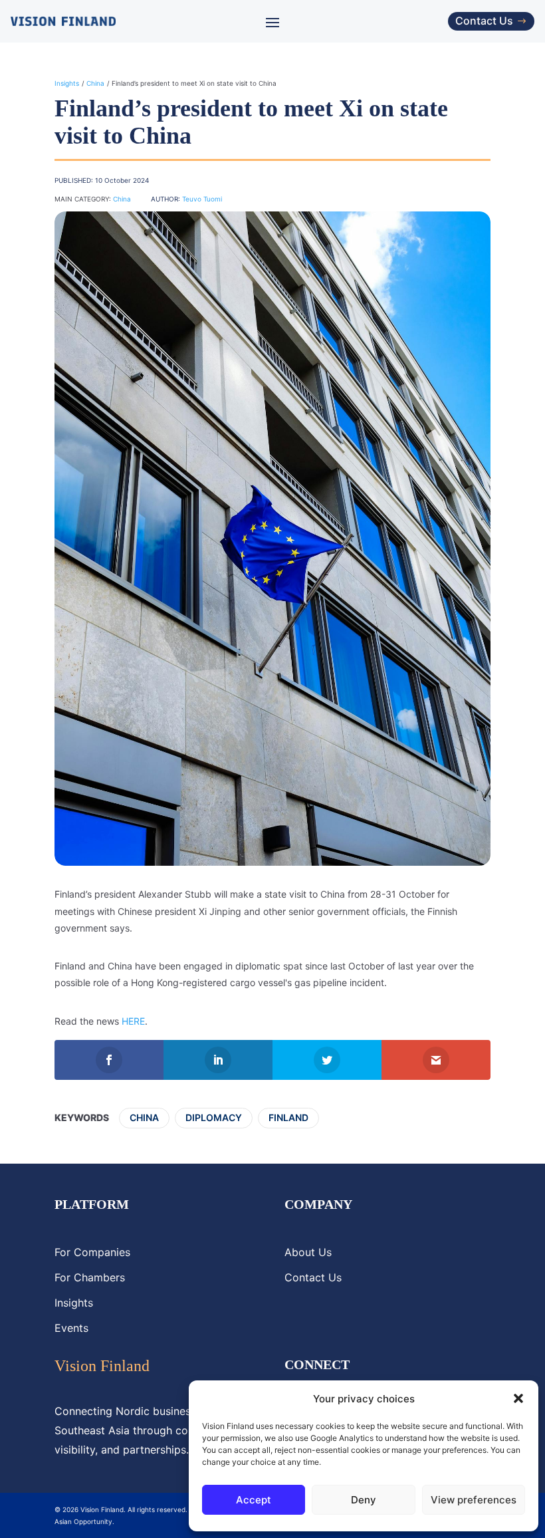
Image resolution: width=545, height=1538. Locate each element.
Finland (288, 1117)
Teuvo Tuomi (202, 199)
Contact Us (484, 20)
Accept (253, 1499)
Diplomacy (213, 1117)
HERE (133, 1021)
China (95, 83)
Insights (66, 83)
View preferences (473, 1499)
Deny (363, 1499)
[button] (518, 1398)
